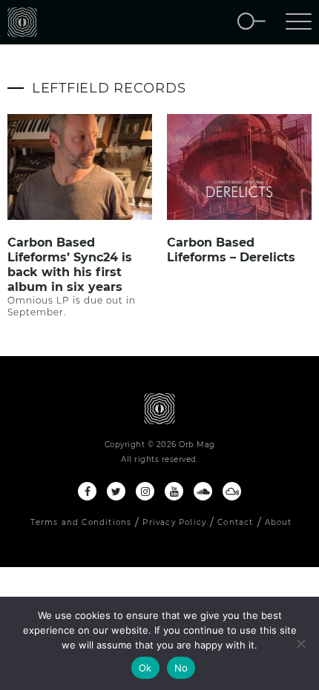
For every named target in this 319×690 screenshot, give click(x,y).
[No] (300, 643)
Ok (145, 668)
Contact (235, 522)
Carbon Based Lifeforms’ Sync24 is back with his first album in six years (69, 264)
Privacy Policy (174, 522)
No (181, 668)
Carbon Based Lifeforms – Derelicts (231, 249)
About (278, 522)
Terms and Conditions (80, 522)
